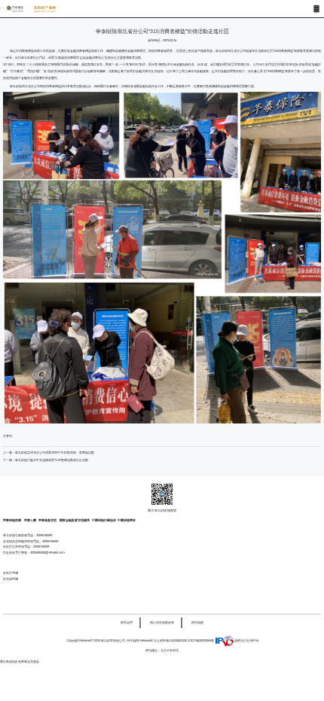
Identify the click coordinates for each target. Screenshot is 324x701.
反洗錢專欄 (10, 579)
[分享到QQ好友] (17, 437)
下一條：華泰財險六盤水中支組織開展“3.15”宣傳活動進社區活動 (45, 460)
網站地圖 (197, 622)
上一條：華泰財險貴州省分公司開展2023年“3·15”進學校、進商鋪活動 (48, 452)
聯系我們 (127, 622)
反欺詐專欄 (10, 573)
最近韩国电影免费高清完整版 (19, 661)
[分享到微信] (31, 437)
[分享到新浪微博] (43, 437)
